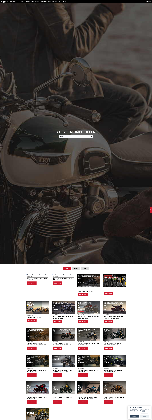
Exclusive (76, 268)
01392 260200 (148, 1)
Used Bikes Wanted (44, 1)
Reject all (144, 416)
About (60, 1)
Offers (32, 1)
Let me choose (144, 413)
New (85, 268)
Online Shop (150, 210)
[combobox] (76, 136)
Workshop (37, 1)
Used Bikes (28, 1)
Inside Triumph (55, 1)
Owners (49, 1)
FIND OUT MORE (31, 283)
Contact (64, 1)
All (67, 268)
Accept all (134, 416)
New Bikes (22, 1)
